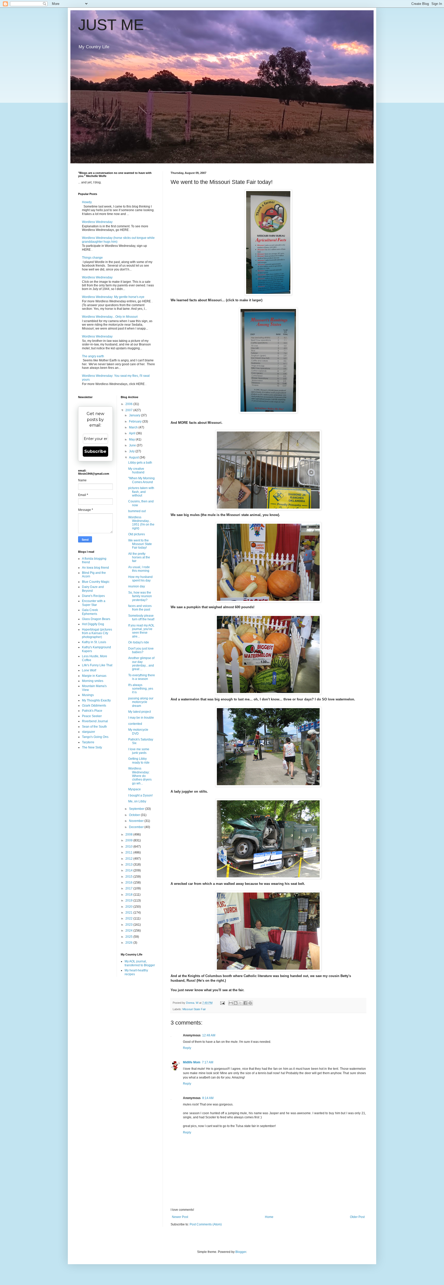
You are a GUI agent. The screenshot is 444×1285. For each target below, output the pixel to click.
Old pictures (136, 534)
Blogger (240, 1252)
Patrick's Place (92, 710)
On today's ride (138, 642)
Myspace (134, 789)
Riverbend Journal (95, 721)
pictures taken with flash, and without (141, 491)
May (132, 439)
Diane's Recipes (93, 596)
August (134, 457)
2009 (129, 840)
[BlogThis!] (235, 1003)
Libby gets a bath (140, 462)
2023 (129, 924)
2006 (129, 404)
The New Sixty (92, 747)
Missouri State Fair (194, 1009)
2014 (129, 870)
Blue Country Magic (95, 582)
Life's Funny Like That (97, 665)
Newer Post (180, 1217)
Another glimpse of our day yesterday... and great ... (141, 663)
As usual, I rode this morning (139, 569)
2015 (129, 876)
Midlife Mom (191, 1062)
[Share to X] (240, 1003)
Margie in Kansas (94, 676)
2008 (129, 834)
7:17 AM (207, 1062)
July (132, 451)
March (133, 427)
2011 (129, 852)
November (136, 821)
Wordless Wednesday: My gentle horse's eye (113, 297)
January (135, 415)
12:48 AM (208, 1035)
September (137, 809)
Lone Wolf (89, 670)
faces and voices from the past (140, 607)
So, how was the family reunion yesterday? (140, 596)
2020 (129, 906)
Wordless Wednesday (97, 222)
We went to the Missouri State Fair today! (140, 544)
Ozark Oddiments (94, 705)
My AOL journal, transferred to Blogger (140, 963)
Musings (88, 695)
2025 (129, 937)
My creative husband (136, 470)
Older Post (357, 1217)
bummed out (137, 511)
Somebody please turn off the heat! (141, 617)
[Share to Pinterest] (250, 1003)
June (133, 445)
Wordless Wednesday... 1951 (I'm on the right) (141, 522)
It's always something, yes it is (140, 688)
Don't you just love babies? (141, 650)
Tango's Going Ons (95, 737)
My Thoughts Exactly (96, 700)
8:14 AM (208, 1098)
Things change (92, 257)
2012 (129, 858)
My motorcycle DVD (138, 731)
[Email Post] (222, 1002)
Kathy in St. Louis (94, 642)
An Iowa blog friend (95, 567)
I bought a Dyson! (140, 795)
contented (135, 724)
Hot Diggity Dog (93, 624)
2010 (129, 846)
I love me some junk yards (138, 751)
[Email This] (230, 1003)
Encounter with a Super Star (93, 602)
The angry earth (93, 356)
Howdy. (87, 202)
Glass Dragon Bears (96, 619)
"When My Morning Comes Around (141, 480)
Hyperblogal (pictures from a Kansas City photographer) (97, 633)
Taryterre (88, 742)
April (132, 433)
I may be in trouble (141, 717)
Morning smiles (92, 681)
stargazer (88, 732)
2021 (129, 912)
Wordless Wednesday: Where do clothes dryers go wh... (140, 776)
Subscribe (95, 451)
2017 (129, 888)
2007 (129, 410)
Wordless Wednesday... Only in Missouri (110, 316)
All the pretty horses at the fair (139, 557)
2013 (129, 864)
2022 (129, 918)
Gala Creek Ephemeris (90, 611)
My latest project (139, 712)
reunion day (136, 586)
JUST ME (111, 24)
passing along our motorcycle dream (140, 702)
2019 (129, 900)
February (135, 421)
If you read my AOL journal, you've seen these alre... (141, 631)
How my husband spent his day (140, 578)
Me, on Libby (137, 801)
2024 (129, 930)
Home (269, 1217)
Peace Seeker (92, 716)
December (136, 827)
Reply (187, 1048)
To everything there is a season (141, 677)
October (135, 815)
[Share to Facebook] (245, 1003)
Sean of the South (94, 726)
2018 (129, 894)
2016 (129, 882)
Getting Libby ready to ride (139, 760)
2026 (129, 942)
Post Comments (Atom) (206, 1224)
